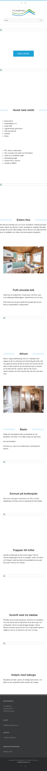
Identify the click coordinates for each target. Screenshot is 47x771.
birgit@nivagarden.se (23, 762)
